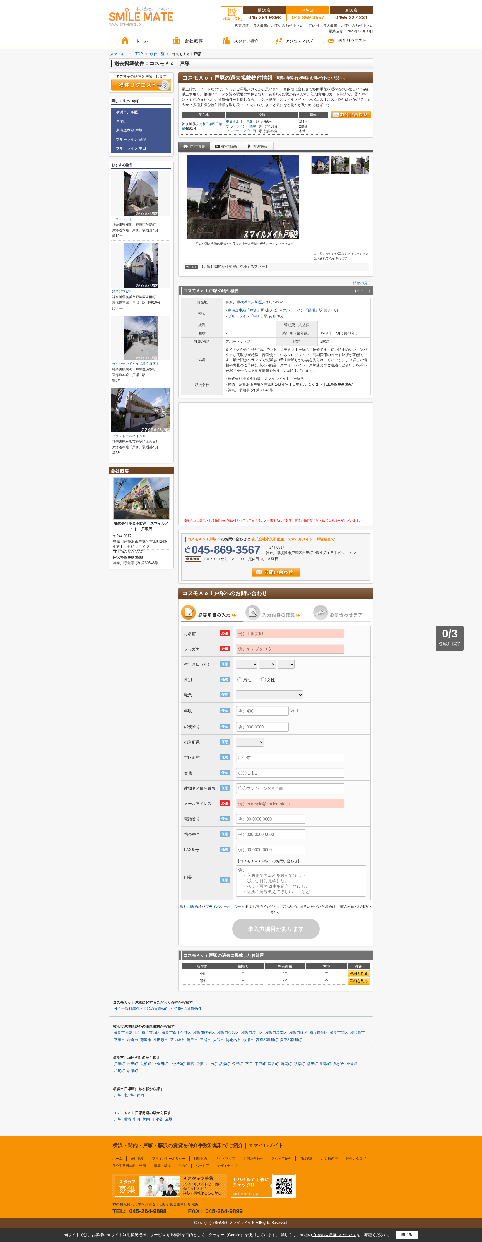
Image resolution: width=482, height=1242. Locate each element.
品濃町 (224, 1064)
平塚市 (119, 1040)
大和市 (218, 1040)
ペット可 (202, 1166)
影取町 (325, 1064)
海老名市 (233, 1040)
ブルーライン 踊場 (131, 139)
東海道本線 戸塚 (129, 130)
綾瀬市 (248, 1040)
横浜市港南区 (276, 1033)
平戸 (248, 1064)
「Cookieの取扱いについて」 (334, 1235)
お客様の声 (329, 1159)
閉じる (406, 1235)
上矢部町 (177, 1064)
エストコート (122, 219)
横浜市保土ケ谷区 (176, 1033)
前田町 (312, 1064)
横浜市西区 (151, 1033)
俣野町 (237, 1064)
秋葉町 (299, 1064)
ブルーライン (236, 126)
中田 (252, 131)
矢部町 (145, 1064)
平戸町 (260, 1064)
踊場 (252, 126)
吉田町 (132, 1064)
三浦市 (205, 1040)
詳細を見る (359, 973)
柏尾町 (119, 1071)
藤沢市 (145, 1040)
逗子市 (192, 1040)
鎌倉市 (132, 1040)
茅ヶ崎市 (177, 1040)
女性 (271, 679)
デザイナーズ (227, 1166)
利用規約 (191, 907)
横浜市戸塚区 (205, 124)
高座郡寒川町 (267, 1040)
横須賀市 (357, 1033)
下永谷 (157, 1119)
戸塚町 (267, 302)
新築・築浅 (162, 1166)
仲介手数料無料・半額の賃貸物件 (141, 1009)
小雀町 (351, 1064)
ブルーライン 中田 (131, 148)
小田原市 (160, 1040)
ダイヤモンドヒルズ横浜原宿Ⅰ (135, 364)
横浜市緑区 (298, 1033)
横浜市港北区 (252, 1033)
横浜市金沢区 (228, 1033)
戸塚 (249, 122)
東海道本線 (234, 122)
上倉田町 (160, 1064)
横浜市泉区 (339, 1033)
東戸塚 (129, 1095)
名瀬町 (132, 1071)
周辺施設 (306, 1159)
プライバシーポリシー (223, 907)
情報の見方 (362, 283)
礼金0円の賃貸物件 (186, 1009)
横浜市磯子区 (204, 1033)
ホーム (117, 1159)
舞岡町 (286, 1064)
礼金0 (183, 1166)
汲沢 (200, 1064)
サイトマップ (225, 1159)
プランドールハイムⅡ (129, 436)
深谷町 (273, 1064)
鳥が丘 (338, 1064)
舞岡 (140, 1095)
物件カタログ (356, 1159)
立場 (168, 1119)
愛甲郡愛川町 (291, 1040)
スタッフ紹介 (281, 1159)
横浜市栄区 (319, 1033)
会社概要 (137, 1159)
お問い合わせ (253, 1159)
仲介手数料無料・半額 (129, 1166)
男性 (247, 679)
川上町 (211, 1064)
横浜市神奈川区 (126, 1033)
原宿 (190, 1064)
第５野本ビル (122, 291)
